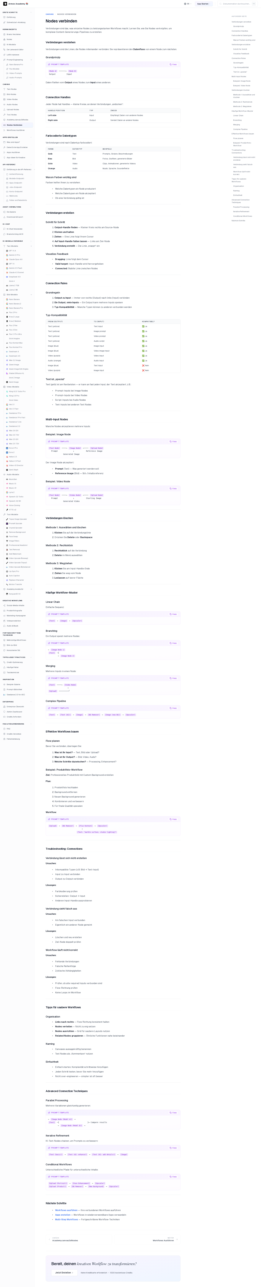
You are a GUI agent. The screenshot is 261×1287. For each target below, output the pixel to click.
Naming (236, 191)
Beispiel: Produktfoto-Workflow (242, 144)
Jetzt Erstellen (63, 1272)
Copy (174, 64)
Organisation (238, 186)
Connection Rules (239, 58)
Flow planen (238, 138)
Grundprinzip (238, 26)
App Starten (202, 4)
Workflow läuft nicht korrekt (241, 173)
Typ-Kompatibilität (241, 67)
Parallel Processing (241, 207)
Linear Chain (238, 115)
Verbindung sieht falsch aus (242, 165)
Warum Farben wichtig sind (244, 40)
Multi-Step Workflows (66, 1219)
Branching (237, 120)
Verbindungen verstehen (241, 22)
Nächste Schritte (238, 221)
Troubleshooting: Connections (239, 151)
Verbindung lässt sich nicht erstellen (244, 158)
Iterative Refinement (241, 211)
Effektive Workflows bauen (243, 134)
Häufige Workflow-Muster (242, 111)
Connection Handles (240, 31)
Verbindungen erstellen (241, 45)
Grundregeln (238, 63)
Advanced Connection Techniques (241, 201)
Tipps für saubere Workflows (239, 180)
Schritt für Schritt (240, 49)
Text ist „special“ (240, 72)
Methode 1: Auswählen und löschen (244, 96)
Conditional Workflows (242, 216)
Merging (236, 125)
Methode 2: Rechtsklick (242, 102)
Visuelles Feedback (241, 54)
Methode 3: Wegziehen (242, 106)
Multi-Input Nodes (239, 76)
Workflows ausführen (66, 1210)
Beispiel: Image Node (241, 81)
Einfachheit (237, 195)
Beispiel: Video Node (241, 86)
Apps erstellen (62, 1215)
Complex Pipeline (240, 129)
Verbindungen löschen (241, 90)
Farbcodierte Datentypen (242, 35)
